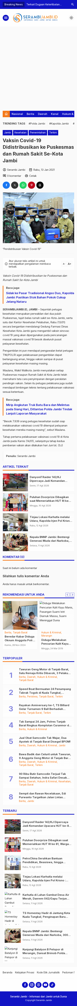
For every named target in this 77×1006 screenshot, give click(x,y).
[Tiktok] (52, 985)
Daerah (42, 113)
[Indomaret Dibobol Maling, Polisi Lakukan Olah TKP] (57, 615)
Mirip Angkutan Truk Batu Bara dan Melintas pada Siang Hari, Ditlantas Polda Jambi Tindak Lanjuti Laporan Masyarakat (39, 409)
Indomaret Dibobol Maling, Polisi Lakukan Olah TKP (56, 643)
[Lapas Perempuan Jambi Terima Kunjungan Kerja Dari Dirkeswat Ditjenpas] (20, 615)
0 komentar (14, 175)
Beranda (7, 972)
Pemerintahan (38, 132)
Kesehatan (21, 132)
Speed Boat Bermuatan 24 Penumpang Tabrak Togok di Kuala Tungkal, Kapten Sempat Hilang (45, 692)
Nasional (17, 113)
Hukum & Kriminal (59, 632)
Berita (30, 113)
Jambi (7, 132)
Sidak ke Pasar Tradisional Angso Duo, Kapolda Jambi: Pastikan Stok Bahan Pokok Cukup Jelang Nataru (40, 297)
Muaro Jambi (12, 636)
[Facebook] (25, 985)
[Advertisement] (38, 67)
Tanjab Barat (26, 680)
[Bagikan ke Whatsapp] (23, 185)
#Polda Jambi (37, 123)
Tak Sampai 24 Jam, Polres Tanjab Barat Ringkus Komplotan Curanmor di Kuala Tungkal (44, 725)
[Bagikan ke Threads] (40, 185)
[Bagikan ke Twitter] (14, 185)
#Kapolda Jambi (59, 123)
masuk (21, 584)
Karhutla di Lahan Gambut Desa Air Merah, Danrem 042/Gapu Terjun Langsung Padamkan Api (46, 898)
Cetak (33, 175)
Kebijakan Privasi (24, 972)
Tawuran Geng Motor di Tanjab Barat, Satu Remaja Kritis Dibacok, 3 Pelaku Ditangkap (44, 673)
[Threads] (39, 985)
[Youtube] (45, 985)
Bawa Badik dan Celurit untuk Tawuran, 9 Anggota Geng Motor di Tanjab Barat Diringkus (45, 758)
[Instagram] (32, 985)
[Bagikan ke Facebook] (6, 185)
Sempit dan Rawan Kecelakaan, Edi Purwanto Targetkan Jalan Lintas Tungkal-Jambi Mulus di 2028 (42, 797)
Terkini (53, 132)
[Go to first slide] (72, 595)
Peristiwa (32, 696)
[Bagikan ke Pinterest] (31, 185)
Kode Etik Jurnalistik (48, 972)
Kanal (54, 113)
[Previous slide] (67, 595)
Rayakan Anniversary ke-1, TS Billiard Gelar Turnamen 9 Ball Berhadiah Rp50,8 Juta (44, 708)
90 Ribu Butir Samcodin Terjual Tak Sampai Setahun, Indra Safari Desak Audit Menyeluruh (43, 777)
